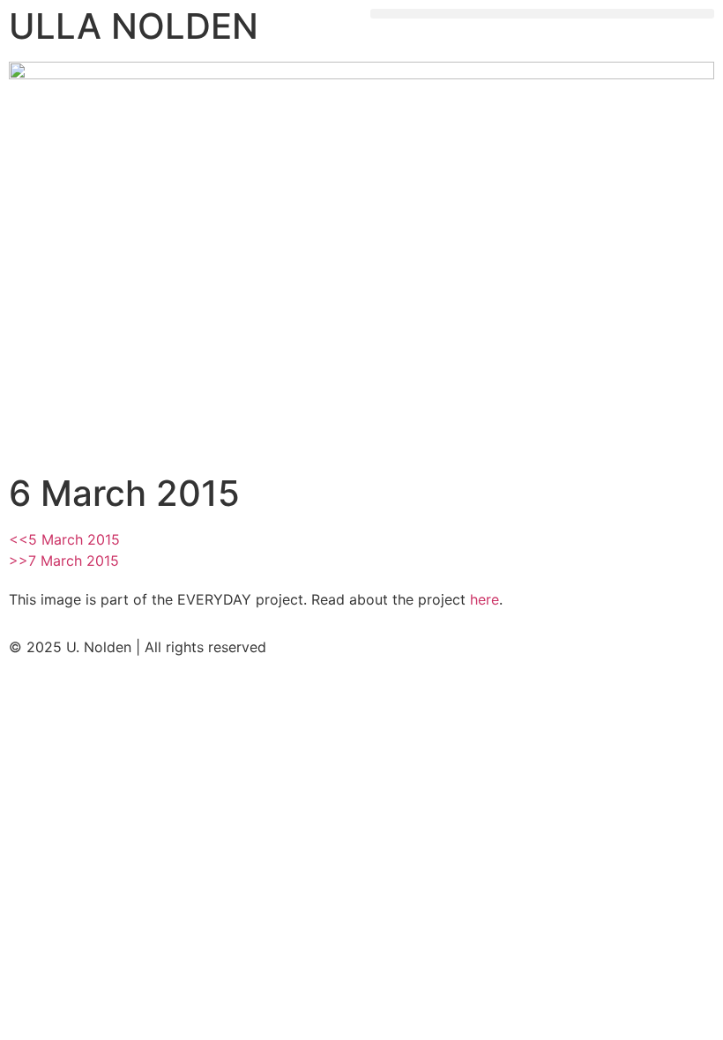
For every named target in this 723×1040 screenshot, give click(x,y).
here (484, 599)
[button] (542, 14)
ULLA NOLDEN (133, 26)
